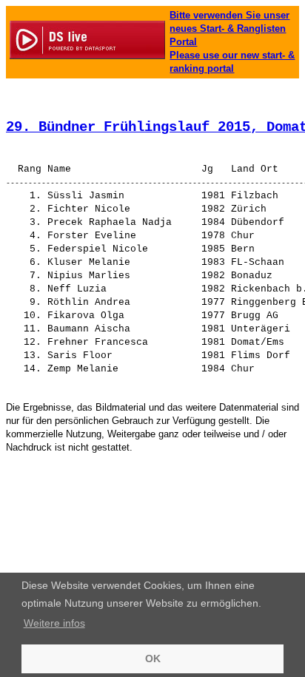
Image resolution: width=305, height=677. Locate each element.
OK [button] (153, 658)
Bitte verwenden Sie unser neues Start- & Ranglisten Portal (229, 28)
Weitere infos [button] (54, 623)
